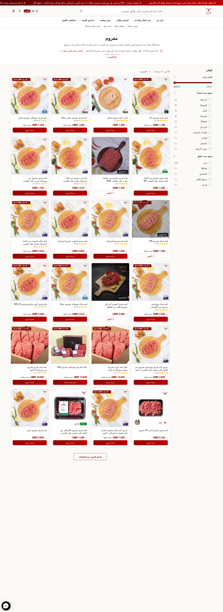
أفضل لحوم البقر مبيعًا (73, 50)
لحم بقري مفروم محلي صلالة (74, 117)
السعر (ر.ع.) (207, 77)
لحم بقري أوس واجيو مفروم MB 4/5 (30, 304)
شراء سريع (151, 130)
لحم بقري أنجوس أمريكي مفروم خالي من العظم (116, 305)
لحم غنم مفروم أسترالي (116, 240)
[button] (6, 605)
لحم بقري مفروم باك (158, 117)
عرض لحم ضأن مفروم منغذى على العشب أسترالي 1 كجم (114, 431)
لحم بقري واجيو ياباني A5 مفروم (153, 430)
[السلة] (13, 11)
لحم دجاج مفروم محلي (117, 117)
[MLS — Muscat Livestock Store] (208, 11)
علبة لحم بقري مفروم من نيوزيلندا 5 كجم (37, 368)
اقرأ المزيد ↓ (111, 57)
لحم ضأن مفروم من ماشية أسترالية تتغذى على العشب (35, 242)
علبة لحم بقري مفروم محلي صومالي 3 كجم (117, 368)
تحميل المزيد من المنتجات (90, 456)
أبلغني (109, 193)
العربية (27, 11)
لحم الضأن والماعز (142, 20)
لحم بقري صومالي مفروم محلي (32, 117)
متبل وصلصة (105, 20)
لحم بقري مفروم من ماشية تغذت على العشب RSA (115, 179)
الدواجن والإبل (123, 20)
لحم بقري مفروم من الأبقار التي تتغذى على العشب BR (156, 179)
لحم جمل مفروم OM (158, 240)
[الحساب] (19, 11)
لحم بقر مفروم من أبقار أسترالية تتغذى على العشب (75, 179)
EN (33, 11)
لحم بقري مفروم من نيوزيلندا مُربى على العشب (35, 179)
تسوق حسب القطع (205, 156)
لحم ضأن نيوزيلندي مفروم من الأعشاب (159, 305)
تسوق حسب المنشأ (204, 93)
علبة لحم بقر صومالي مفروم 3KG (72, 367)
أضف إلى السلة (70, 382)
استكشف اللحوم (69, 20)
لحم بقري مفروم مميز (37, 430)
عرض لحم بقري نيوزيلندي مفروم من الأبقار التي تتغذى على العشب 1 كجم (151, 368)
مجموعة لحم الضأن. (112, 54)
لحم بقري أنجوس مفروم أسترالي (72, 240)
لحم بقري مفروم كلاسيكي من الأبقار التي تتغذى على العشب (73, 431)
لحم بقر (160, 20)
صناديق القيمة (88, 20)
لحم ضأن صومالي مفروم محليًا (73, 304)
